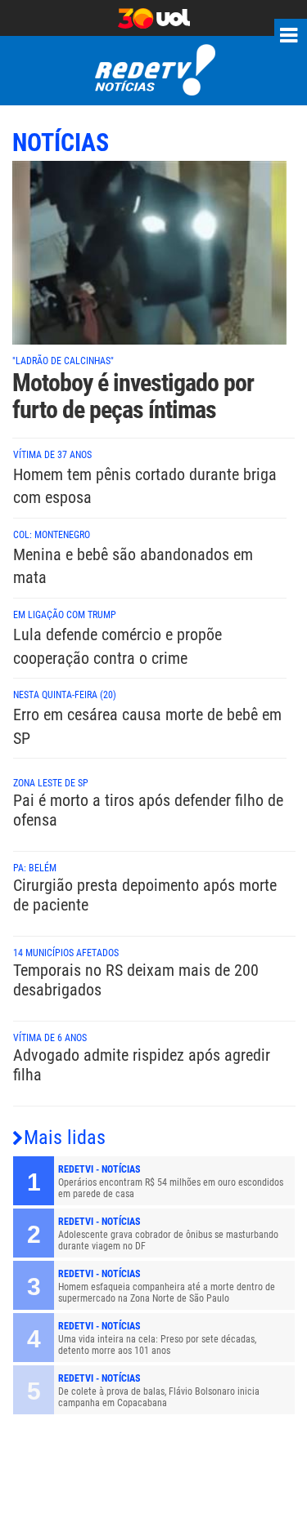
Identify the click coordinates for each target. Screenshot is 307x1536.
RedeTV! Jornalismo (153, 70)
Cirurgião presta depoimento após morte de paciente (145, 895)
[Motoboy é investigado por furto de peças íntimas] (149, 261)
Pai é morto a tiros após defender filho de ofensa (148, 810)
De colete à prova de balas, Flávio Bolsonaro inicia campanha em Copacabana (159, 1397)
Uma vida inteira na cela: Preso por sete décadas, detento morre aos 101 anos (157, 1344)
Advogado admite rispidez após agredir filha (141, 1064)
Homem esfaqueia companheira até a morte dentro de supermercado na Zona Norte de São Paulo (166, 1292)
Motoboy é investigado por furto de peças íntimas (133, 396)
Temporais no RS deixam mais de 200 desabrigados (136, 980)
